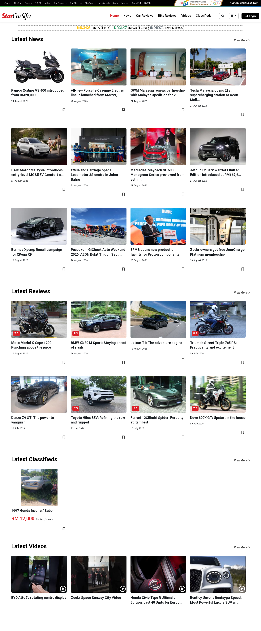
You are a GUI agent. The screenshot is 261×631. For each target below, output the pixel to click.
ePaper (7, 3)
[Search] (222, 16)
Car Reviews (144, 15)
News (127, 15)
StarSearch (90, 3)
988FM (147, 3)
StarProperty (60, 3)
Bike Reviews (167, 15)
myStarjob (104, 3)
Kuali (115, 3)
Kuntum (125, 3)
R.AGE (38, 3)
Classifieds (204, 15)
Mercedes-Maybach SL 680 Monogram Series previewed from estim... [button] (157, 174)
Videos (186, 15)
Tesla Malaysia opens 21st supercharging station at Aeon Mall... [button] (214, 95)
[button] (242, 40)
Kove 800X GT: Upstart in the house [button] (218, 418)
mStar (48, 3)
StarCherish (76, 3)
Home (114, 15)
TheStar (18, 3)
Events (28, 3)
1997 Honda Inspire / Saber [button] (32, 511)
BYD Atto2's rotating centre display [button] (38, 598)
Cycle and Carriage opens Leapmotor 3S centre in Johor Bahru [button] (94, 174)
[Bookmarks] (233, 16)
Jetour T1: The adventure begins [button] (156, 343)
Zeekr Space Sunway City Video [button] (96, 598)
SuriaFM (136, 3)
